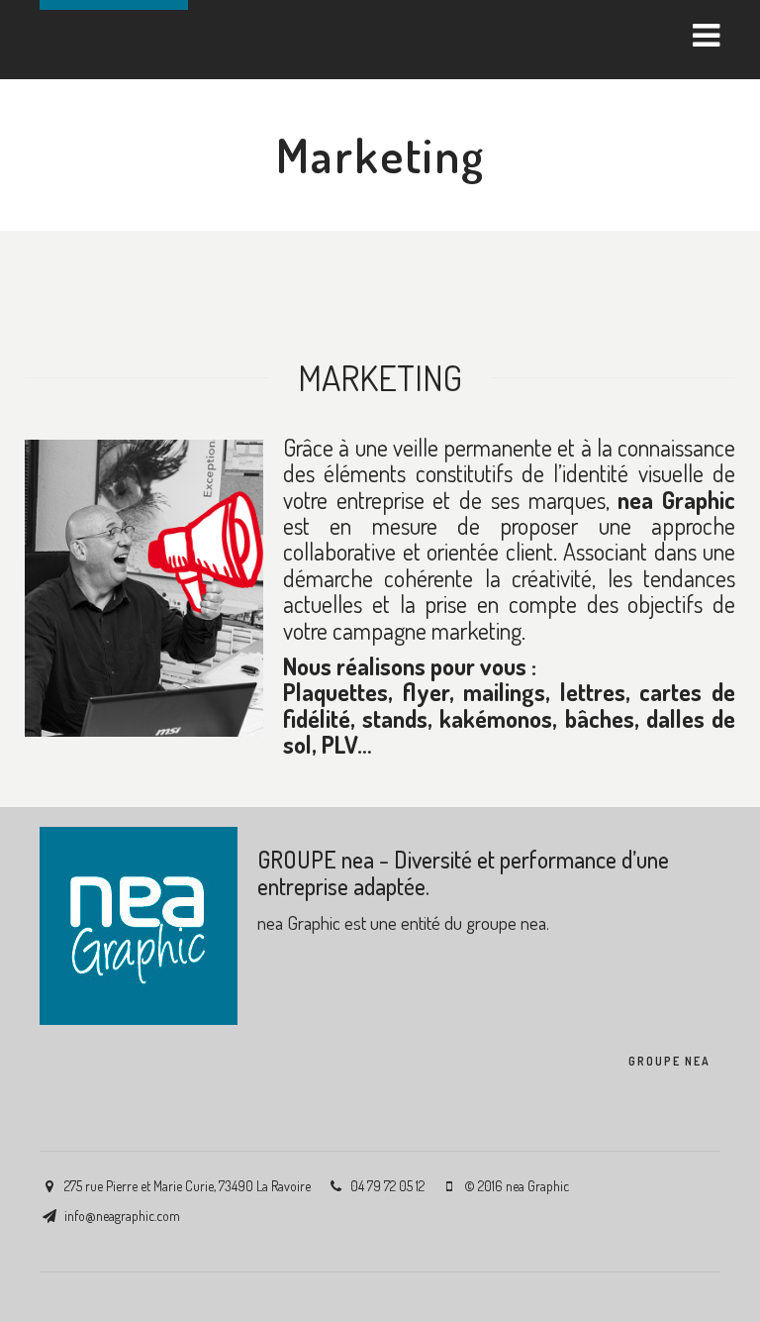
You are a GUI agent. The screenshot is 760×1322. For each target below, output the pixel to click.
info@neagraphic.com (122, 1215)
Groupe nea (669, 1061)
